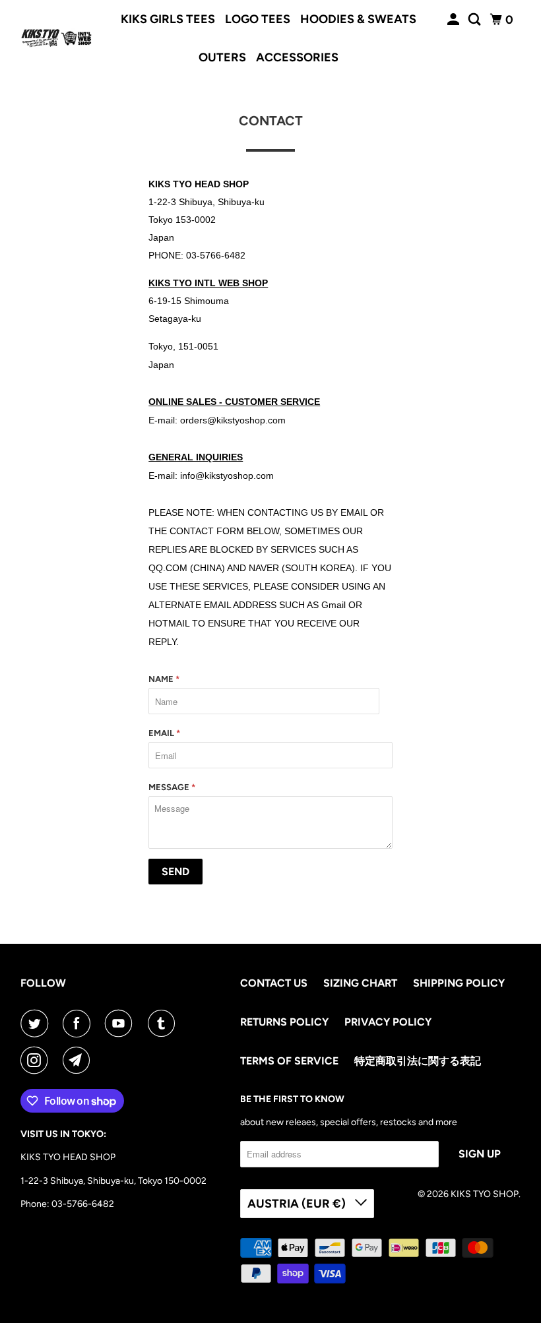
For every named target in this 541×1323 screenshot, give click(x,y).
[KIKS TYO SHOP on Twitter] (36, 1023)
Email (164, 733)
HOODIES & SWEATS (358, 19)
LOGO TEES (257, 19)
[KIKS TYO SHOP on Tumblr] (164, 1023)
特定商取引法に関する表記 (417, 1061)
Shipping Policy (459, 983)
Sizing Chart (360, 983)
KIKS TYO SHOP (485, 1194)
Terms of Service (289, 1061)
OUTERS (222, 57)
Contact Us (273, 983)
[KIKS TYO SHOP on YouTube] (121, 1023)
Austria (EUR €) (297, 1203)
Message (171, 787)
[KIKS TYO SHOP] (56, 38)
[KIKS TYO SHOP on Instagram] (36, 1060)
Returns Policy (284, 1022)
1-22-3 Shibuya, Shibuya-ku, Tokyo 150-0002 (113, 1180)
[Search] (476, 20)
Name (163, 679)
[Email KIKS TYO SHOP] (79, 1060)
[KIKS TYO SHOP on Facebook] (79, 1023)
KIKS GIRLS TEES (168, 19)
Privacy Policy (387, 1022)
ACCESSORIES (297, 57)
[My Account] (454, 20)
